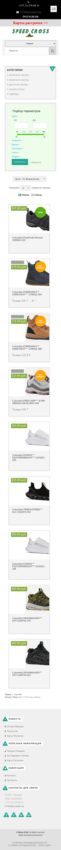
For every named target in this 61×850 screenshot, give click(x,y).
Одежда (13, 94)
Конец (37, 697)
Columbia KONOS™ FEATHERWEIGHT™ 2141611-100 (28, 566)
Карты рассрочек (15, 736)
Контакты (11, 775)
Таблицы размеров (16, 751)
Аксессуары (16, 89)
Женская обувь (18, 80)
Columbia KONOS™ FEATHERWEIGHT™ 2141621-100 (28, 457)
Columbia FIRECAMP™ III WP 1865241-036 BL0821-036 (28, 402)
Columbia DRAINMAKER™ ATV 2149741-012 (27, 673)
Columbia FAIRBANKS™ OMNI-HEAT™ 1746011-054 (27, 293)
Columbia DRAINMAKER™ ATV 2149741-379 (27, 619)
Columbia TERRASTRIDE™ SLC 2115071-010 (27, 510)
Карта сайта (44, 845)
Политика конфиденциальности (29, 843)
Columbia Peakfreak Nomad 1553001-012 (27, 238)
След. (30, 697)
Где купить (12, 780)
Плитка (25, 195)
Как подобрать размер (18, 756)
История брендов (15, 726)
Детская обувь (18, 84)
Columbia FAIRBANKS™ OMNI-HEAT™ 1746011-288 (27, 347)
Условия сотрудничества (22, 845)
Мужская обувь (18, 75)
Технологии (12, 731)
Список (38, 195)
